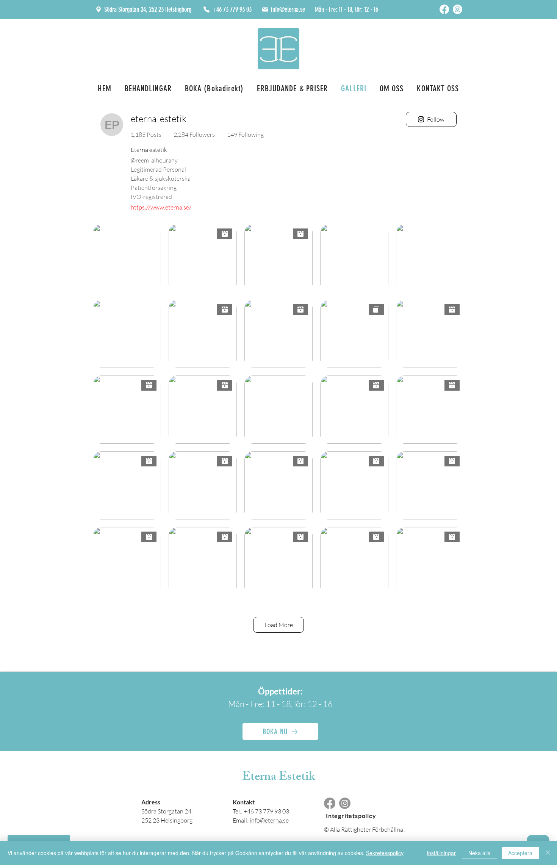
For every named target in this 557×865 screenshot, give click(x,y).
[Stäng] (547, 853)
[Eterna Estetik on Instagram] (457, 9)
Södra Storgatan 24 (166, 811)
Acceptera (520, 853)
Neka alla (479, 853)
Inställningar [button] (441, 853)
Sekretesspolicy (385, 853)
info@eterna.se (269, 820)
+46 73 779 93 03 (266, 811)
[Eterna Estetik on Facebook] (444, 9)
